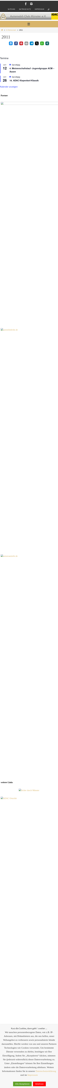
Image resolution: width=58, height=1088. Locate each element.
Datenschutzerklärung (46, 1071)
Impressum (39, 9)
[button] (11, 43)
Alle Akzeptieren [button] (22, 1084)
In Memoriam (11, 30)
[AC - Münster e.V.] (25, 3)
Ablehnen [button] (39, 1084)
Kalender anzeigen (9, 86)
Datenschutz (25, 9)
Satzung (11, 9)
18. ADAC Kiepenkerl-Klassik (24, 80)
